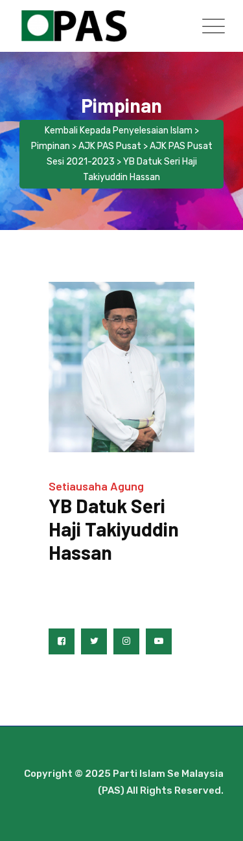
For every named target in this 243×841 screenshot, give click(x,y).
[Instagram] (126, 641)
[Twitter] (94, 641)
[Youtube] (159, 641)
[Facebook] (62, 641)
